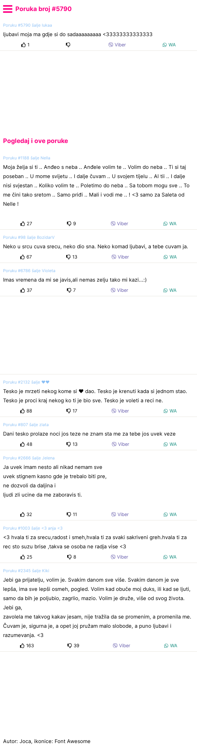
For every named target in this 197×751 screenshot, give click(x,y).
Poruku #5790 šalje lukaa (27, 25)
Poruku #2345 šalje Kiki (26, 570)
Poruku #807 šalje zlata (26, 424)
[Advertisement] (98, 90)
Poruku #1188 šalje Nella (26, 157)
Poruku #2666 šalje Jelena (29, 457)
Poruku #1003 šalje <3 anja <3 (33, 528)
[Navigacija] (7, 8)
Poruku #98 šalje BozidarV (29, 237)
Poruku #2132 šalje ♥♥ (26, 382)
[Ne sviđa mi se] (69, 44)
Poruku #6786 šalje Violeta (29, 270)
